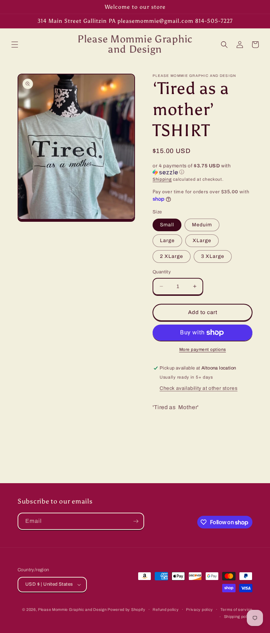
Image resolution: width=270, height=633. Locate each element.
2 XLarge (171, 256)
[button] (14, 44)
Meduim (202, 224)
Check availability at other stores (198, 388)
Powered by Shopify (127, 609)
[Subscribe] (135, 521)
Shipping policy (238, 616)
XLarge (202, 240)
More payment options (202, 349)
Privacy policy (199, 609)
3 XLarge (212, 256)
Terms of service (236, 609)
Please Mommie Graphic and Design (73, 609)
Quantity (162, 271)
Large (167, 240)
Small (167, 224)
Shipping (162, 179)
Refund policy (166, 609)
